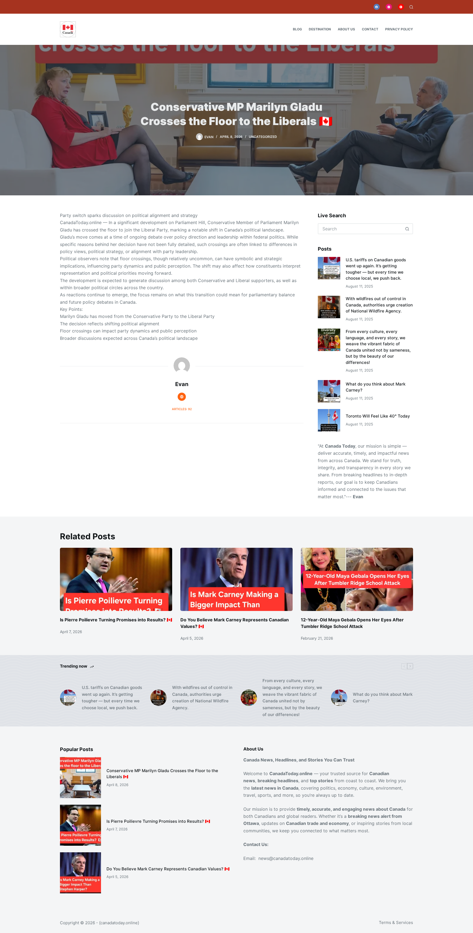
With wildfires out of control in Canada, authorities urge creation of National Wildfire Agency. (379, 305)
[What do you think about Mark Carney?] (329, 391)
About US (346, 29)
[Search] (411, 7)
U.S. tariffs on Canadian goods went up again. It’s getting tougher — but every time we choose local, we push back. (112, 697)
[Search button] (407, 228)
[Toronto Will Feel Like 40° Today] (329, 420)
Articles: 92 (182, 409)
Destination (320, 29)
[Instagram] (389, 7)
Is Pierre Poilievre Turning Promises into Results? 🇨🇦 (116, 619)
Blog (297, 29)
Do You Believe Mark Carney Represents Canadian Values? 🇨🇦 (168, 868)
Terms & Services (396, 922)
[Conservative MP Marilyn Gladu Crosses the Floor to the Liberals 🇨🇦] (80, 777)
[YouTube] (401, 7)
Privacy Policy (399, 29)
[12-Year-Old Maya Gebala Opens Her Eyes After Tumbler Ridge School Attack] (357, 579)
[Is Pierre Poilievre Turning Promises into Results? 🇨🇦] (116, 579)
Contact (370, 29)
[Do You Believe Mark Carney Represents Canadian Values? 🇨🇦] (236, 579)
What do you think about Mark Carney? (383, 698)
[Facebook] (377, 7)
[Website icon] (182, 397)
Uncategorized (263, 137)
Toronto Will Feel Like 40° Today (378, 416)
